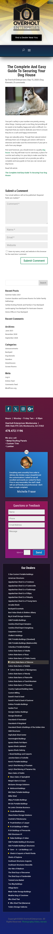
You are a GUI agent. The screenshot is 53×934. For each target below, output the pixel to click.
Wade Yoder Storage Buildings (19, 892)
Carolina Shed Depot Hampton (19, 624)
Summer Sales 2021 (13, 295)
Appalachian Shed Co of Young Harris (22, 601)
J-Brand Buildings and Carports (20, 754)
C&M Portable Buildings (17, 620)
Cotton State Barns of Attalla (19, 651)
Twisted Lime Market (16, 880)
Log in (7, 377)
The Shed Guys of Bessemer (19, 873)
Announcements (11, 349)
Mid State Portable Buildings (19, 792)
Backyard (8, 352)
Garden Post (13, 708)
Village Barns (13, 888)
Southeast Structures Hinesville (20, 865)
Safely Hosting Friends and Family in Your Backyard (24, 305)
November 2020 (11, 334)
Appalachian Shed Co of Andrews (21, 582)
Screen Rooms (11, 367)
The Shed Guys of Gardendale (19, 876)
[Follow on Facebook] (8, 409)
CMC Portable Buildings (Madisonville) (22, 643)
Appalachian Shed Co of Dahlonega (21, 590)
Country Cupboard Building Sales (20, 689)
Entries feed (10, 381)
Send (39, 552)
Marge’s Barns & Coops (17, 781)
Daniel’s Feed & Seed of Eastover (20, 700)
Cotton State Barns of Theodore (20, 685)
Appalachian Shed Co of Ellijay (20, 593)
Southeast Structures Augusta (20, 861)
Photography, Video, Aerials (34, 922)
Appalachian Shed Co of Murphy (20, 597)
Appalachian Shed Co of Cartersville (22, 586)
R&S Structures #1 (15, 834)
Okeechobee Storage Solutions (20, 815)
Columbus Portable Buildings (19, 647)
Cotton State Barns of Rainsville (20, 678)
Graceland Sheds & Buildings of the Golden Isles (26, 727)
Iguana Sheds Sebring (16, 750)
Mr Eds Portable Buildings (18, 804)
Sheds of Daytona (15, 857)
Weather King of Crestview (18, 895)
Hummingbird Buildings (17, 739)
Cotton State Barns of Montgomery (23, 670)
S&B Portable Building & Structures (21, 842)
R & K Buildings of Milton (19, 827)
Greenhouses (10, 363)
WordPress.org (10, 388)
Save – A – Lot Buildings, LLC (21, 850)
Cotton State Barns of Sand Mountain (22, 681)
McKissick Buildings (17, 788)
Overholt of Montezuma (17, 819)
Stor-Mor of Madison (16, 869)
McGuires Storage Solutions (18, 785)
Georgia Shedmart (15, 716)
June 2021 (9, 331)
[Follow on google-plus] (30, 409)
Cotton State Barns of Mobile (19, 666)
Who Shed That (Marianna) (20, 903)
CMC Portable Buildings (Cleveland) (21, 639)
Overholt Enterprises (17, 80)
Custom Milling (14, 693)
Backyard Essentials (16, 609)
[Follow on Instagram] (23, 409)
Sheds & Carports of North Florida (22, 853)
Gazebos (8, 359)
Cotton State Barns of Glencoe (21, 662)
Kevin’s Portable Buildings (18, 762)
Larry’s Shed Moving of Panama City (21, 769)
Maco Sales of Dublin (16, 773)
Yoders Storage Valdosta (17, 907)
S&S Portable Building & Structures (21, 846)
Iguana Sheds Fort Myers (17, 743)
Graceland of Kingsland (17, 723)
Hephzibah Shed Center (17, 735)
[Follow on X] (16, 409)
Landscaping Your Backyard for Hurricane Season (24, 308)
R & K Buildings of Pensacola (19, 830)
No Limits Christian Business (19, 808)
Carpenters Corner (15, 632)
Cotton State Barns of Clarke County (21, 658)
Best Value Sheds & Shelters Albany (22, 613)
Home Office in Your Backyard (16, 312)
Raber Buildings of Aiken (19, 838)
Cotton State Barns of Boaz (18, 655)
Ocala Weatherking (17, 811)
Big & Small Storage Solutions (19, 616)
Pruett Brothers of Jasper (19, 823)
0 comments (19, 82)
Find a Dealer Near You (26, 37)
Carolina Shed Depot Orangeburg (20, 628)
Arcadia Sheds (14, 605)
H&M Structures (14, 731)
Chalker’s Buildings (15, 635)
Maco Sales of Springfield (20, 777)
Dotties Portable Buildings (18, 704)
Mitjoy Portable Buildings (17, 800)
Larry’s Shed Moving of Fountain (20, 765)
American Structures (16, 578)
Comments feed (11, 384)
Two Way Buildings (15, 884)
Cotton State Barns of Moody (19, 674)
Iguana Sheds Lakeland (17, 746)
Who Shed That (14, 899)
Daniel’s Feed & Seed (16, 697)
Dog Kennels (10, 356)
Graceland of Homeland (17, 720)
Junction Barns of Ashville (18, 758)
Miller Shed (12, 796)
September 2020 (11, 338)
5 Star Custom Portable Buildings (20, 574)
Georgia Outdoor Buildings (18, 712)
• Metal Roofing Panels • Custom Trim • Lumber (16, 444)
